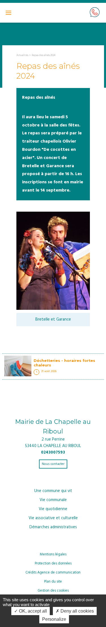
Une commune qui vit (53, 491)
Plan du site (53, 582)
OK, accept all (32, 611)
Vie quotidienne (53, 509)
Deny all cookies (76, 611)
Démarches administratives (53, 527)
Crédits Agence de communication (53, 573)
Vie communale (53, 500)
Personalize (54, 619)
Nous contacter (53, 464)
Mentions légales (53, 554)
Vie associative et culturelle (53, 518)
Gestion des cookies (53, 591)
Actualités (22, 55)
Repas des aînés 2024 (43, 55)
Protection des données (53, 563)
